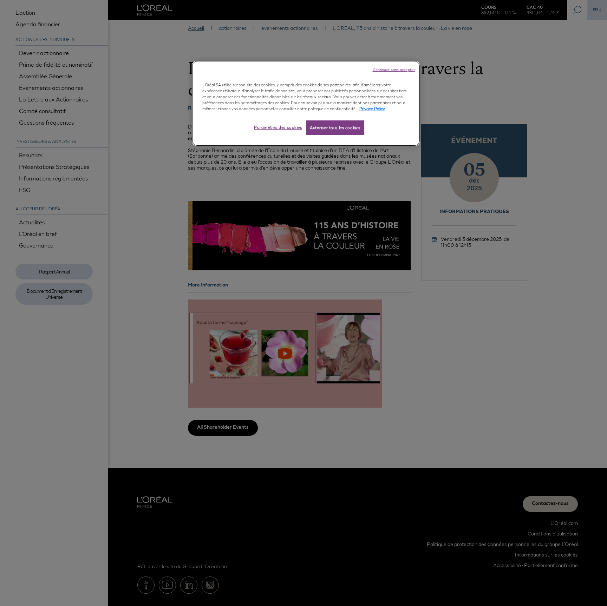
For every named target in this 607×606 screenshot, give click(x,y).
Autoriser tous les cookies (335, 127)
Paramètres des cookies (278, 127)
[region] (306, 103)
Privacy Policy (372, 108)
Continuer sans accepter (394, 69)
